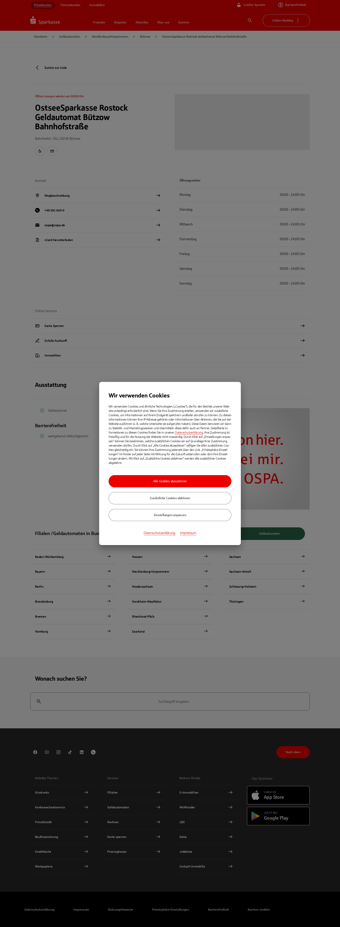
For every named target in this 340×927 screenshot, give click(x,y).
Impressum (188, 533)
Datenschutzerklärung (189, 432)
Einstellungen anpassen (170, 515)
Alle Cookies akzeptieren (170, 481)
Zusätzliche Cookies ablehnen (170, 498)
